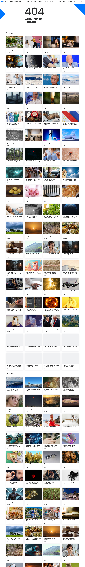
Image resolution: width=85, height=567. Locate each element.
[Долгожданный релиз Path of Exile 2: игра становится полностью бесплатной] (14, 361)
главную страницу (37, 28)
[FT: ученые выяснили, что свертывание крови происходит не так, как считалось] (33, 101)
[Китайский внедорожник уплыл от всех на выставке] (33, 380)
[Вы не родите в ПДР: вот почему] (14, 212)
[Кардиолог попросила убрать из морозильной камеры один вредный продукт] (51, 45)
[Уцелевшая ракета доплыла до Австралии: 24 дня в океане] (14, 460)
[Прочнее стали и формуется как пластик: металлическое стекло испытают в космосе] (33, 497)
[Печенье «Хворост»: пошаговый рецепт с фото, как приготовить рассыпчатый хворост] (70, 194)
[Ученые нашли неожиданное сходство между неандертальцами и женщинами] (51, 553)
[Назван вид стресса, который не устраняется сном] (14, 82)
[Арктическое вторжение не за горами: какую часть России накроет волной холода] (33, 82)
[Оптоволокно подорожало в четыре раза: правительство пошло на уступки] (70, 361)
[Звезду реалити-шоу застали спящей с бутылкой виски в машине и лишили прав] (14, 287)
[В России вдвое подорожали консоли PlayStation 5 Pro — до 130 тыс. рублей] (51, 138)
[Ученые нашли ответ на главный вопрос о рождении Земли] (70, 212)
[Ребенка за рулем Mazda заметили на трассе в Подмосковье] (51, 175)
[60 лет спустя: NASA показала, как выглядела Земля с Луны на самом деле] (33, 63)
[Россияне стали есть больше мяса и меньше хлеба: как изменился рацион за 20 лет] (51, 435)
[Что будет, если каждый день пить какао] (33, 119)
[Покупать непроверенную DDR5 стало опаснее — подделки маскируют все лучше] (33, 305)
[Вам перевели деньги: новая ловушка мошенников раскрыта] (51, 515)
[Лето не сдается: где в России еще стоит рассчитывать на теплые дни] (14, 231)
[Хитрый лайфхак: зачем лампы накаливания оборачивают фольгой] (51, 534)
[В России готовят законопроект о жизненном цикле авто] (14, 398)
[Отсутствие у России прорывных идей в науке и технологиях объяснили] (33, 515)
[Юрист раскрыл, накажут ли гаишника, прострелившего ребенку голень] (14, 249)
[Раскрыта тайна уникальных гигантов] (14, 497)
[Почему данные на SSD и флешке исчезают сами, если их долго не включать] (70, 268)
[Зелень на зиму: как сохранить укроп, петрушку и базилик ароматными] (14, 45)
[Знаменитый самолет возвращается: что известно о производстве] (14, 515)
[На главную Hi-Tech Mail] (5, 1)
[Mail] (2, 1)
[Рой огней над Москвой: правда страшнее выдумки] (33, 478)
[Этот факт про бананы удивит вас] (70, 305)
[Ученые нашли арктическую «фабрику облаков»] (33, 361)
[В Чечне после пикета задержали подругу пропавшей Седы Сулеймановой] (14, 478)
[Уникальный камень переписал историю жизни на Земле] (51, 478)
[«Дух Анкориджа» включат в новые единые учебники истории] (51, 324)
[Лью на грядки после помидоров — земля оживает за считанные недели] (33, 342)
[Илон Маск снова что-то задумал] (70, 101)
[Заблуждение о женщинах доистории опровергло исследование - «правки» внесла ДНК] (14, 138)
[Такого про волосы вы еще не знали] (70, 553)
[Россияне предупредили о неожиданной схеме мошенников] (33, 268)
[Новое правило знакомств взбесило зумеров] (51, 497)
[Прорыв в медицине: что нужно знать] (70, 156)
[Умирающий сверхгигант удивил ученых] (33, 460)
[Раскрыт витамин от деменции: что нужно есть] (14, 553)
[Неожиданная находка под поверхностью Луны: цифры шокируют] (70, 460)
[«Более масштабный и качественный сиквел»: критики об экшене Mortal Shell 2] (70, 249)
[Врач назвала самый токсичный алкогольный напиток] (51, 101)
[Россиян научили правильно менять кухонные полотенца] (33, 138)
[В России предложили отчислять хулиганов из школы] (51, 361)
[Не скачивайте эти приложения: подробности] (33, 287)
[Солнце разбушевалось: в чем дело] (70, 417)
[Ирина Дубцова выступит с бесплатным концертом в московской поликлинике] (70, 435)
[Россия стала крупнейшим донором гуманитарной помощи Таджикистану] (70, 119)
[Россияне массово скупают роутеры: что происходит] (14, 101)
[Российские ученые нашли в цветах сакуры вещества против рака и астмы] (33, 194)
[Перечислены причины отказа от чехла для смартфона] (14, 324)
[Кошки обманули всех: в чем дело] (70, 45)
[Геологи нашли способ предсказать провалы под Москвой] (51, 231)
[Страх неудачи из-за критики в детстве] (51, 342)
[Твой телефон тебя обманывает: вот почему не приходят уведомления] (70, 342)
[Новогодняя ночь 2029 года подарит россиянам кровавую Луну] (33, 553)
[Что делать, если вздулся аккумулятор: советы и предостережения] (33, 212)
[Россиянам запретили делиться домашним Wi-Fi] (51, 194)
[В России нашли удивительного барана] (51, 119)
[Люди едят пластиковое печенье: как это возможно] (70, 534)
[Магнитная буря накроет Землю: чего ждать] (33, 231)
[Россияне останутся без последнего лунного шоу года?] (33, 156)
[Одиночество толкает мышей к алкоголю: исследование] (14, 435)
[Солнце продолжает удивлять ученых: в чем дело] (51, 287)
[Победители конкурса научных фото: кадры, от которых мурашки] (51, 417)
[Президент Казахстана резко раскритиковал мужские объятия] (51, 82)
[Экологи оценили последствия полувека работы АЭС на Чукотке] (14, 156)
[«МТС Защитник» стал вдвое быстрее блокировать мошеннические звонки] (51, 398)
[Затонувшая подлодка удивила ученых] (51, 460)
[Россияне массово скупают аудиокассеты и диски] (14, 417)
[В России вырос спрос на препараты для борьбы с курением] (51, 156)
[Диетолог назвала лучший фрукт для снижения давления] (51, 212)
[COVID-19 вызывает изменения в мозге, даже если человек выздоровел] (51, 249)
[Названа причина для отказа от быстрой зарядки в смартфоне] (14, 305)
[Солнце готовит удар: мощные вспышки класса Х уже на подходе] (51, 305)
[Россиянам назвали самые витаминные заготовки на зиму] (14, 194)
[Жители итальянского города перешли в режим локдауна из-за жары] (70, 175)
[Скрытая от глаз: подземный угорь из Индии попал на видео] (51, 268)
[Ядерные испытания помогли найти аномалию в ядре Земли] (33, 435)
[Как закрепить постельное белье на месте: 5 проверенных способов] (70, 497)
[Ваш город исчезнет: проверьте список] (14, 63)
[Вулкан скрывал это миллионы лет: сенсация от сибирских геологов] (33, 249)
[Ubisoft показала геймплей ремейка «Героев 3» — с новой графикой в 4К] (70, 324)
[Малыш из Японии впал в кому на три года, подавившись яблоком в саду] (14, 534)
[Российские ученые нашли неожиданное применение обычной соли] (70, 515)
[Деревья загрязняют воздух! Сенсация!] (51, 380)
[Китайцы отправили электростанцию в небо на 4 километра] (70, 138)
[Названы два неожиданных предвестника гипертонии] (51, 63)
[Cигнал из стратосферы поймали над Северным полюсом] (70, 82)
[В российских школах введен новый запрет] (14, 342)
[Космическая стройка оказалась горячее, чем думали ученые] (33, 417)
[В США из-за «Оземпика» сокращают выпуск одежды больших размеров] (14, 119)
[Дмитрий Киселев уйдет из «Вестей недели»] (70, 63)
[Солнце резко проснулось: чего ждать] (14, 175)
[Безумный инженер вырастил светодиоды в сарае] (14, 380)
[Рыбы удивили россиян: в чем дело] (70, 478)
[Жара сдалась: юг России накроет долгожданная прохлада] (33, 175)
